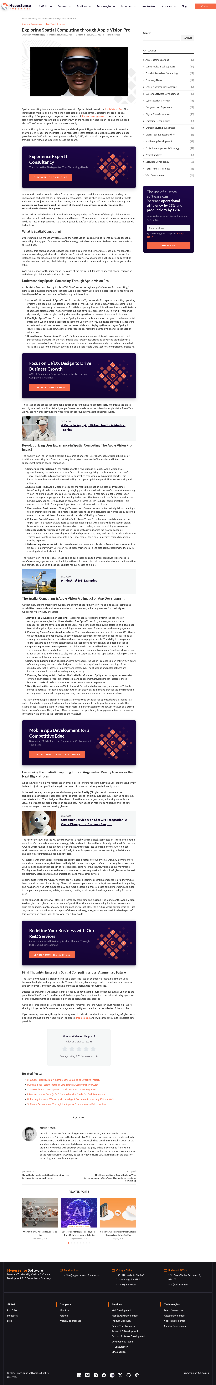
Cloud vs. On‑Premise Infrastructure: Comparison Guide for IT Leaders (118, 1213)
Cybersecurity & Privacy (169, 100)
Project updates (169, 155)
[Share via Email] (83, 1117)
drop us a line (82, 1017)
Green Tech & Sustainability (169, 134)
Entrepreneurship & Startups (169, 127)
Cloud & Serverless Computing (169, 73)
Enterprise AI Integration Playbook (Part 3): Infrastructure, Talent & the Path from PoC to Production (79, 1213)
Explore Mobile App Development (57, 754)
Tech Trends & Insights (169, 168)
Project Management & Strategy (169, 148)
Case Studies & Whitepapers (169, 66)
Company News (169, 80)
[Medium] (87, 1376)
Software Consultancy (169, 161)
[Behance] (112, 1376)
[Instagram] (95, 1376)
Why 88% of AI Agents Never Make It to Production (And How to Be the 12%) (40, 1213)
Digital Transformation (169, 114)
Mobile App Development (169, 141)
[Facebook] (104, 1376)
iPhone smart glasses (93, 116)
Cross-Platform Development (169, 87)
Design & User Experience (169, 107)
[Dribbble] (136, 1376)
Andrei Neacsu (38, 35)
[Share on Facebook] (73, 1117)
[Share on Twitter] (76, 1117)
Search (147, 33)
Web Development (169, 175)
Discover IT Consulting (50, 177)
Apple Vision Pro (114, 109)
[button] (26, 1220)
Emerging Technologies (169, 121)
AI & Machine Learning (169, 60)
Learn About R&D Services (52, 955)
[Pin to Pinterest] (79, 1117)
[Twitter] (120, 1376)
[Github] (128, 1376)
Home (24, 18)
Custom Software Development (169, 94)
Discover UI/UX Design (49, 387)
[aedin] (79, 1376)
